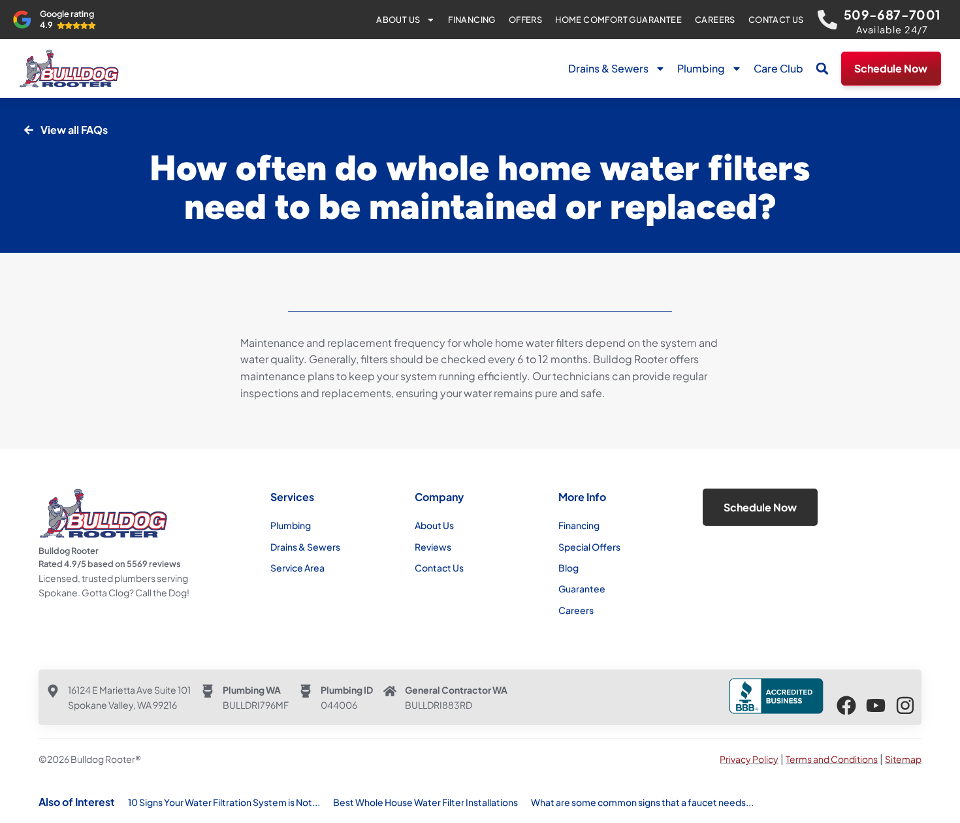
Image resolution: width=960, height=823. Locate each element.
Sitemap (903, 759)
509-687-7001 (892, 14)
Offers (525, 19)
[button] (822, 68)
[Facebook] (846, 705)
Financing (472, 19)
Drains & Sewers (608, 68)
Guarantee (581, 588)
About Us (398, 19)
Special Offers (589, 547)
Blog (568, 567)
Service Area (297, 567)
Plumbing (701, 68)
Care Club (778, 68)
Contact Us (776, 19)
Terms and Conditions (832, 759)
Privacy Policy (749, 759)
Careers (715, 19)
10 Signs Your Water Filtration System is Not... (224, 802)
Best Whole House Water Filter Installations (425, 802)
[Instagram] (905, 705)
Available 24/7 (892, 29)
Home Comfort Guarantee (618, 19)
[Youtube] (876, 705)
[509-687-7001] (827, 19)
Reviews (433, 547)
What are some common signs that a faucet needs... (642, 802)
